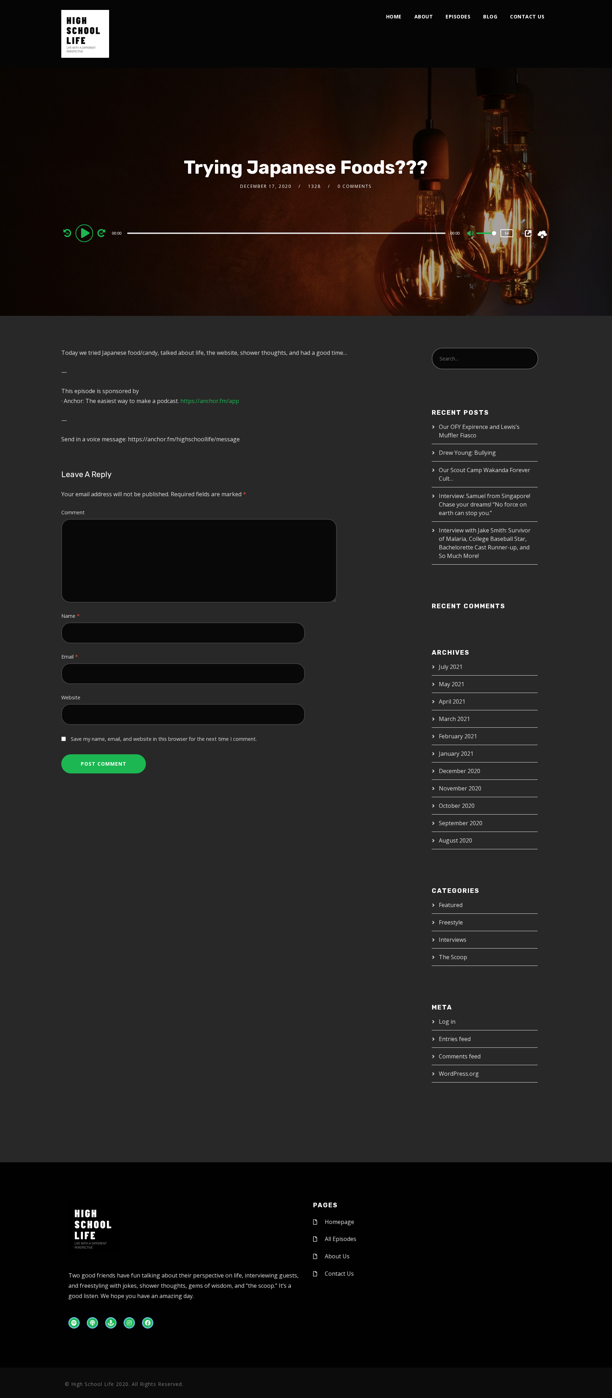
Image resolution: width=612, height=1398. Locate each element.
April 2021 (452, 701)
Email (69, 656)
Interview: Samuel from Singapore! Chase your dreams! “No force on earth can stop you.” (484, 504)
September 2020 (460, 823)
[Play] (85, 233)
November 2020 (460, 788)
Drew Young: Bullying (467, 453)
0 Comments (355, 186)
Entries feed (455, 1039)
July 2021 (451, 667)
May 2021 (451, 684)
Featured (451, 905)
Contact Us (527, 16)
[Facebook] (147, 1323)
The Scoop (453, 957)
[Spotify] (74, 1323)
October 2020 (457, 806)
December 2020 (459, 771)
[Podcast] (92, 1323)
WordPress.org (459, 1074)
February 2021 (458, 736)
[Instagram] (129, 1323)
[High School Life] (85, 34)
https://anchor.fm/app (209, 401)
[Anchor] (111, 1323)
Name (70, 616)
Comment (73, 512)
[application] (287, 233)
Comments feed (460, 1056)
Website (70, 697)
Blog (490, 16)
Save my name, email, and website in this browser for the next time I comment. (164, 739)
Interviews (452, 940)
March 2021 (454, 719)
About (423, 16)
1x (507, 233)
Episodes (458, 16)
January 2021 (456, 753)
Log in (447, 1021)
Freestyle (451, 922)
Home (394, 16)
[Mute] (470, 233)
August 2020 (455, 840)
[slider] (486, 239)
